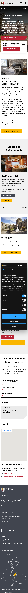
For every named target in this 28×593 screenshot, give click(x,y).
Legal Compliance (6, 540)
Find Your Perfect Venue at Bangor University (13, 342)
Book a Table (6, 200)
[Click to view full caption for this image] (25, 170)
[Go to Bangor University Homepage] (7, 3)
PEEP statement (6, 393)
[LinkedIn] (3, 505)
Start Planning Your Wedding (11, 252)
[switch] (24, 300)
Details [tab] (14, 269)
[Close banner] (25, 265)
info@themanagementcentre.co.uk (13, 476)
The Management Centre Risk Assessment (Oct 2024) (11, 381)
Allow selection (14, 321)
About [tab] (23, 269)
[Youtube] (19, 500)
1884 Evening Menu (8, 195)
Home (3, 8)
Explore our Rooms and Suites (11, 131)
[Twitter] (3, 500)
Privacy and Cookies (7, 550)
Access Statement (7, 388)
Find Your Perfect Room (11, 49)
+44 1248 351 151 (6, 518)
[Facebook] (8, 500)
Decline (14, 326)
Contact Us (4, 521)
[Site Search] (24, 3)
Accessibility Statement (8, 547)
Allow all (14, 316)
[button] (23, 207)
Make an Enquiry (7, 336)
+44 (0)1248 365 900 (9, 473)
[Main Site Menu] (21, 3)
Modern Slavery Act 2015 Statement (11, 543)
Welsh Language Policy (8, 554)
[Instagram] (14, 500)
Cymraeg (25, 8)
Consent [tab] (5, 269)
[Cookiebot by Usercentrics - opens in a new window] (16, 265)
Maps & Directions (10, 530)
